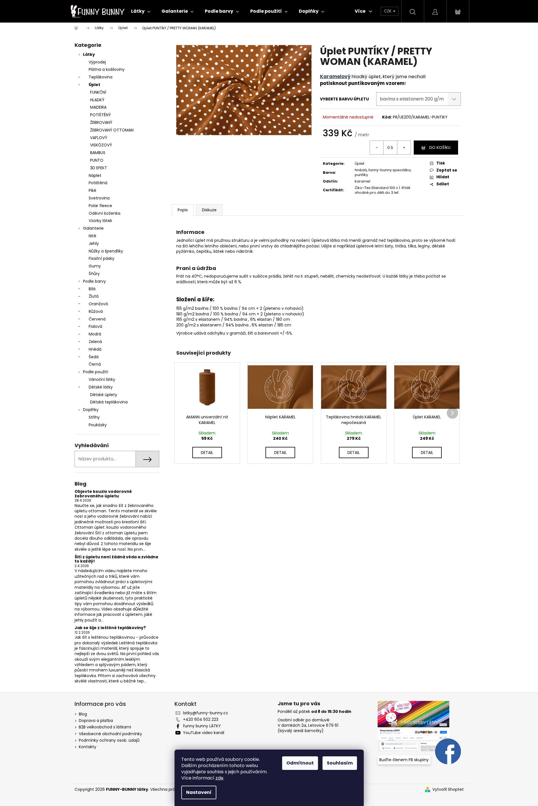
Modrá (95, 334)
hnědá (361, 170)
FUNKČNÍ (98, 92)
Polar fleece (100, 205)
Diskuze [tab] (209, 210)
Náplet (95, 175)
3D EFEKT (98, 168)
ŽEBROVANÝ (101, 122)
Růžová (96, 311)
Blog (83, 714)
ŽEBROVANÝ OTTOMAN (112, 130)
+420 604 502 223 (200, 719)
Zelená (95, 341)
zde (219, 778)
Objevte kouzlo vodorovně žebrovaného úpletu (103, 493)
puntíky (361, 174)
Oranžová (98, 304)
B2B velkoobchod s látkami (105, 727)
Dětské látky (101, 387)
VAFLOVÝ (98, 137)
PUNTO (96, 160)
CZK (388, 11)
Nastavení (199, 792)
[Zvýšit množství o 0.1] (404, 147)
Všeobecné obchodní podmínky (110, 734)
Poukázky (98, 425)
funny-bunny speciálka (390, 170)
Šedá (94, 357)
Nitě (92, 236)
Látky (89, 54)
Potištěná (98, 183)
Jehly (94, 243)
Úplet (94, 84)
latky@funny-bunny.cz (205, 713)
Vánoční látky (102, 379)
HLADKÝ (97, 100)
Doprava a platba (96, 720)
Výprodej (97, 62)
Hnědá (95, 349)
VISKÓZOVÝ (101, 145)
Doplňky (91, 409)
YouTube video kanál (203, 732)
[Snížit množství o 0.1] (377, 147)
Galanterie (93, 228)
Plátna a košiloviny (107, 69)
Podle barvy (94, 281)
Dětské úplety (103, 394)
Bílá (92, 289)
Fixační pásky (101, 258)
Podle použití (95, 372)
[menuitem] (140, 11)
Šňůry (94, 273)
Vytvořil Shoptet (448, 789)
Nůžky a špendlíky (106, 251)
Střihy (94, 417)
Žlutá (94, 296)
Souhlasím (340, 763)
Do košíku (439, 147)
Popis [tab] (183, 210)
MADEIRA (98, 107)
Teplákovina (100, 77)
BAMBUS (97, 152)
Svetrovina (99, 198)
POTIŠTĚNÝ (100, 115)
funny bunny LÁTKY (202, 726)
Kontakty (87, 747)
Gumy (95, 266)
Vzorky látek (100, 220)
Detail (207, 452)
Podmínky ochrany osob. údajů (109, 740)
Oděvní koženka (104, 213)
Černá (95, 364)
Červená (97, 319)
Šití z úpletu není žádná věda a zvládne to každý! (116, 559)
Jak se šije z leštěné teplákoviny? (110, 628)
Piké (92, 190)
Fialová (95, 326)
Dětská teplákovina (109, 402)
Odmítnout (300, 763)
